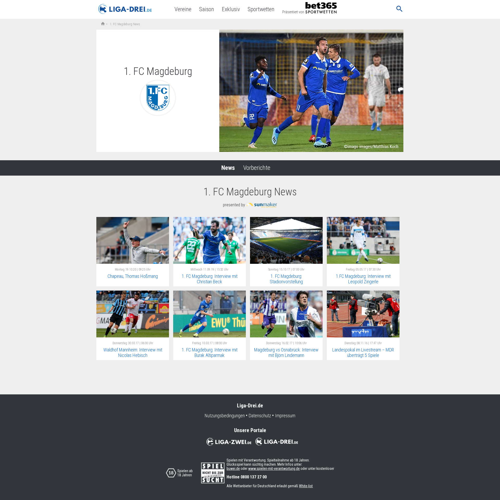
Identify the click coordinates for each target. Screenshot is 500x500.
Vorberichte (256, 167)
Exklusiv (231, 9)
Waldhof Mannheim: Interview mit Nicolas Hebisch (132, 352)
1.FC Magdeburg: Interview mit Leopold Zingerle (363, 278)
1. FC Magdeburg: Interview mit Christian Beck (210, 278)
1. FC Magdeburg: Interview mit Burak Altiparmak (210, 352)
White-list (306, 486)
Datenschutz (260, 415)
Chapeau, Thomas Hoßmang (133, 276)
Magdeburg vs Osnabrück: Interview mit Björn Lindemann (286, 352)
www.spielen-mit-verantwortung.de (274, 468)
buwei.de (233, 468)
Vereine (182, 9)
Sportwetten (261, 9)
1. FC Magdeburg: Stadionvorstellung (286, 278)
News (228, 167)
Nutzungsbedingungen (225, 415)
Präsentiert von (293, 12)
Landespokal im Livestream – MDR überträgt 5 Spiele (363, 352)
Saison (206, 9)
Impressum (285, 415)
